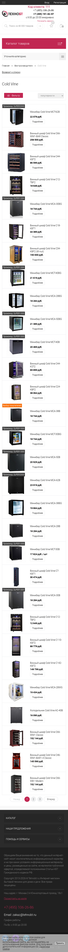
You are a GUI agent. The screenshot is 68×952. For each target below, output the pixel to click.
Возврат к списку (11, 72)
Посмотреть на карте (15, 898)
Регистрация (60, 2)
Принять (60, 943)
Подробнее (37, 121)
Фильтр (16, 95)
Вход (47, 2)
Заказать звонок (45, 21)
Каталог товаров (17, 43)
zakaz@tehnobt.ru (24, 914)
